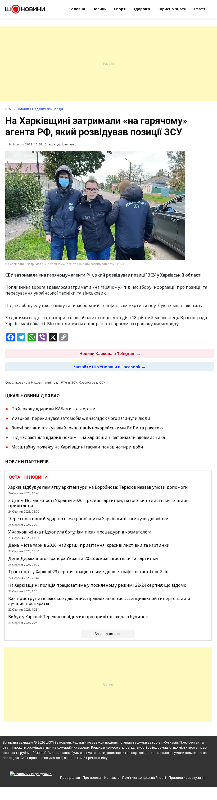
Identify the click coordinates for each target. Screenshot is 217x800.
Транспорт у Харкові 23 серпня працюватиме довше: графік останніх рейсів (88, 571)
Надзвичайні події (47, 109)
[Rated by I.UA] (31, 774)
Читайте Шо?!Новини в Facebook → (110, 366)
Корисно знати (172, 8)
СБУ (102, 382)
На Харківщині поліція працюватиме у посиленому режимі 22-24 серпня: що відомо (97, 585)
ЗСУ (74, 382)
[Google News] (109, 767)
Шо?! (9, 109)
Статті (200, 8)
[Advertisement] (108, 63)
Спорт (120, 8)
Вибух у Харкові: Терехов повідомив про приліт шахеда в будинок (78, 616)
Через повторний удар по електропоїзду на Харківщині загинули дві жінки (88, 518)
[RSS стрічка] (118, 767)
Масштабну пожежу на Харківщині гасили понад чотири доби (77, 447)
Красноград (88, 382)
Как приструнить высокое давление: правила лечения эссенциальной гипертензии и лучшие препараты (99, 601)
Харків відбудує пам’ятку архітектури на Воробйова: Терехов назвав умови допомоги (98, 487)
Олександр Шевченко (60, 144)
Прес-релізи (70, 778)
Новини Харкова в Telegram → (110, 353)
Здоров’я (141, 8)
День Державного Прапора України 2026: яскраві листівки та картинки (83, 558)
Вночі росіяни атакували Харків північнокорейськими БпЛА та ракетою (87, 428)
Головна (77, 8)
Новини (99, 8)
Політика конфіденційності (144, 778)
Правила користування (187, 778)
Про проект (92, 778)
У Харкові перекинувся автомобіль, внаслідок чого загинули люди (80, 418)
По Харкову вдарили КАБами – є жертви (53, 409)
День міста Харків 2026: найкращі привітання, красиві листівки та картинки (89, 545)
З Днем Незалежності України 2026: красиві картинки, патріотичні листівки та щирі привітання (97, 503)
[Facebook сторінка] (99, 767)
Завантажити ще (108, 634)
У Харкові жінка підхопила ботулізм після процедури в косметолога (79, 532)
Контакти (112, 778)
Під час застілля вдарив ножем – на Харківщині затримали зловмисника (88, 437)
